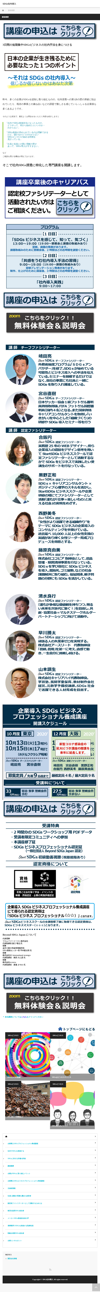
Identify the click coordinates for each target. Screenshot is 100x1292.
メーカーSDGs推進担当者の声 (18, 1218)
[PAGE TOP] (96, 1287)
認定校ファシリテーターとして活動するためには (25, 1203)
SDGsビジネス (13, 1035)
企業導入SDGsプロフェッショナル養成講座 (23, 1143)
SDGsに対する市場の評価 (17, 1158)
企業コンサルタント (15, 1241)
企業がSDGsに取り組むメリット (19, 1173)
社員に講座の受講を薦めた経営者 (19, 1196)
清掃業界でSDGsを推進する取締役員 (20, 1226)
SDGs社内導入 (9, 4)
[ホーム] (50, 1137)
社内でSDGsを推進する (16, 1151)
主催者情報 (11, 1188)
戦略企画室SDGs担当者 (16, 1233)
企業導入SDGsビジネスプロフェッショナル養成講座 (26, 1181)
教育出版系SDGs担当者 (16, 1211)
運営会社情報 (12, 1258)
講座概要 (11, 1166)
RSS (50, 1269)
